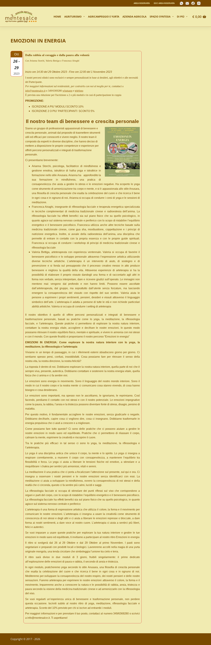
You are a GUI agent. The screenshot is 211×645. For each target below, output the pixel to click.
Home (57, 16)
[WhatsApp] (181, 3)
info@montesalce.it (35, 90)
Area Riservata (142, 3)
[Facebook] (193, 3)
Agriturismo (73, 16)
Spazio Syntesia (160, 16)
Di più (180, 16)
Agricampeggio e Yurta (103, 16)
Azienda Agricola (134, 16)
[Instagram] (198, 3)
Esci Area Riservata (164, 3)
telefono (79, 90)
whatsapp (67, 90)
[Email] (187, 3)
